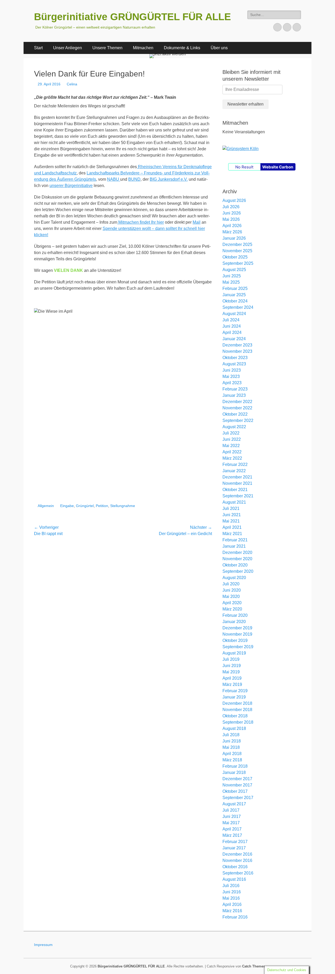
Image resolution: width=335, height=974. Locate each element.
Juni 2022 (231, 439)
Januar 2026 (234, 238)
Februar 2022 (235, 464)
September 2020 (237, 571)
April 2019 (232, 678)
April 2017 (232, 829)
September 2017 (237, 797)
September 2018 (237, 722)
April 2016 (232, 904)
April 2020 (232, 603)
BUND (134, 179)
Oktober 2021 (235, 489)
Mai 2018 (231, 747)
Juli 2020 (230, 584)
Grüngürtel (85, 506)
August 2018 (234, 728)
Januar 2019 (234, 697)
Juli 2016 (230, 885)
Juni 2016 (231, 892)
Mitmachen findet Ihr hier (140, 222)
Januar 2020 (234, 621)
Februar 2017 (235, 841)
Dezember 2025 (237, 244)
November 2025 (237, 251)
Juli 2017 (230, 810)
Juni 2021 (231, 515)
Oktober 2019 (235, 640)
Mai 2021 (231, 521)
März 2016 (232, 911)
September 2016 (237, 873)
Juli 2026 (230, 207)
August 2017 (234, 804)
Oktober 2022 (235, 414)
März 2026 (232, 232)
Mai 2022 (231, 445)
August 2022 (234, 427)
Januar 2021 (234, 546)
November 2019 (237, 634)
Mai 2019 (231, 672)
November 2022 (237, 408)
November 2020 (237, 559)
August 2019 (234, 653)
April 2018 (232, 753)
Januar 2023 (234, 395)
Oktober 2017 (235, 791)
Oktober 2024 (235, 301)
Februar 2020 (235, 615)
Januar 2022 (234, 471)
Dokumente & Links (182, 48)
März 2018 (232, 760)
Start (38, 48)
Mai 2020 (231, 596)
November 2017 (237, 785)
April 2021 (232, 527)
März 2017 (232, 835)
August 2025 (234, 269)
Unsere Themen (107, 48)
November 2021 (237, 483)
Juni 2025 (231, 276)
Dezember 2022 (237, 401)
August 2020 (234, 577)
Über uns (219, 48)
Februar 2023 (235, 389)
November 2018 (237, 709)
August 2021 (234, 502)
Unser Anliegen (67, 48)
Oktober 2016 (235, 867)
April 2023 (232, 383)
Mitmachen (143, 48)
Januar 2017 (234, 848)
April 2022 (232, 452)
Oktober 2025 (235, 257)
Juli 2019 (230, 659)
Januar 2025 (234, 295)
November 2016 (237, 860)
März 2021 (232, 533)
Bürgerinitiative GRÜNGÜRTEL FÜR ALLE (132, 16)
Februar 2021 (235, 540)
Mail (196, 222)
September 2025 (237, 263)
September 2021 (237, 496)
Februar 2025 (235, 288)
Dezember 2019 (237, 628)
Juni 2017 (231, 816)
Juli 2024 (230, 320)
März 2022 (232, 458)
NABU (113, 179)
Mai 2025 (231, 282)
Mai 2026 (231, 219)
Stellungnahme (122, 506)
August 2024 (234, 313)
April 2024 (232, 332)
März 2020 (232, 609)
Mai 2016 (231, 898)
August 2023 (234, 364)
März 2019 (232, 684)
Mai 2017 (231, 823)
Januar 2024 (234, 339)
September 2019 (237, 647)
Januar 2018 (234, 772)
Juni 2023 (231, 370)
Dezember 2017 (237, 779)
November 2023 (237, 351)
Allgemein (46, 506)
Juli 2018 (230, 735)
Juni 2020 (231, 590)
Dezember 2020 (237, 552)
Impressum (43, 945)
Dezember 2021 (237, 477)
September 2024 (237, 307)
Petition (102, 506)
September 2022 (237, 420)
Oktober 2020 (235, 565)
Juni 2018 (231, 741)
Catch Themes (253, 966)
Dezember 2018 (237, 703)
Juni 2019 (231, 665)
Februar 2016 (235, 917)
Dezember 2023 (237, 345)
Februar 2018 (235, 766)
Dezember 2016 (237, 854)
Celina (72, 84)
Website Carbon (277, 166)
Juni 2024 (231, 326)
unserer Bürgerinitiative (71, 185)
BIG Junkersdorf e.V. (169, 179)
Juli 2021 (230, 508)
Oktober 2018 (235, 716)
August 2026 (234, 200)
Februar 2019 (235, 691)
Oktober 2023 (235, 357)
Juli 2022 (230, 433)
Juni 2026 (231, 213)
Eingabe (67, 506)
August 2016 (234, 879)
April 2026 (232, 225)
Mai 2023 (231, 376)
